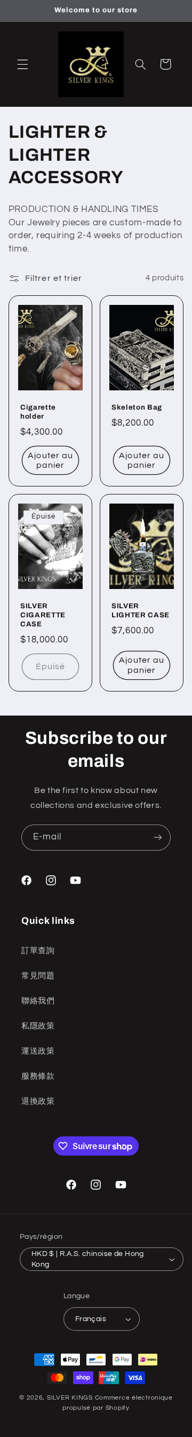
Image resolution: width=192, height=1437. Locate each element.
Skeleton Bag (136, 407)
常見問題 (38, 976)
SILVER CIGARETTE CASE (43, 615)
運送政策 (38, 1051)
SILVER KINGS (71, 1398)
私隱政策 (38, 1026)
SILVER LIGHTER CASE (140, 610)
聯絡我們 (38, 1001)
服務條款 (38, 1076)
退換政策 (38, 1101)
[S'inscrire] (158, 837)
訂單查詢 (38, 951)
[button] (22, 64)
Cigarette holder (38, 411)
